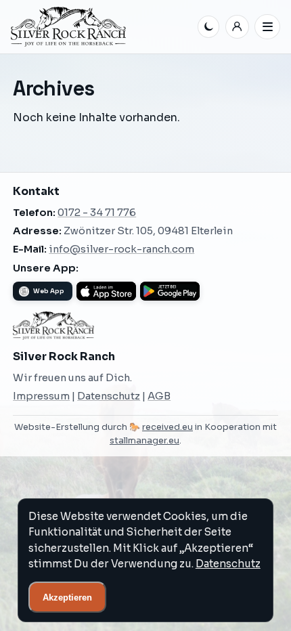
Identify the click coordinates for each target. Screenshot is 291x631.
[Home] (101, 27)
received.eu (167, 427)
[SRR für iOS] (106, 291)
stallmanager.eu (144, 440)
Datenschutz (108, 396)
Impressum (41, 396)
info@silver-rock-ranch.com (121, 249)
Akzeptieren (67, 597)
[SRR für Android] (170, 291)
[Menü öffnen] (267, 27)
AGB (159, 396)
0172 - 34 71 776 (97, 212)
